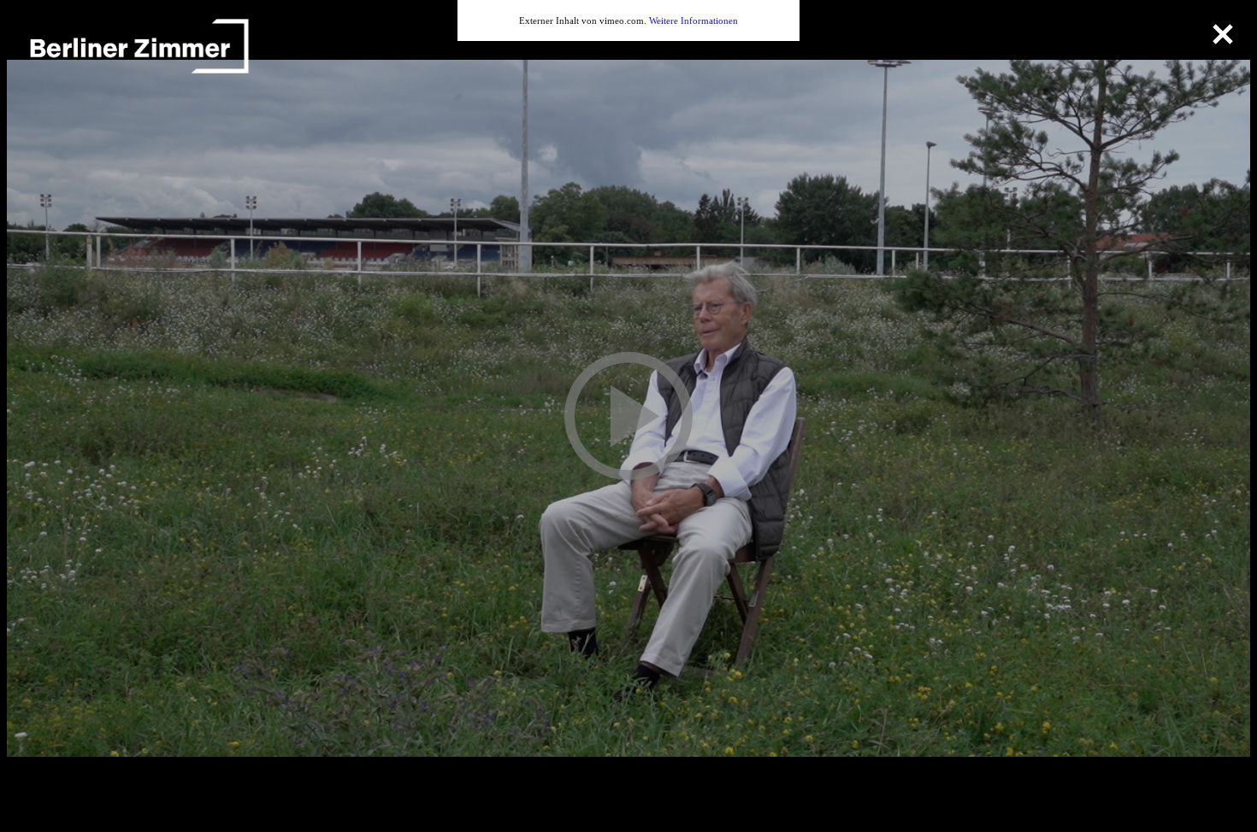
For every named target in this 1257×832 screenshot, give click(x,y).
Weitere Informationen (693, 20)
